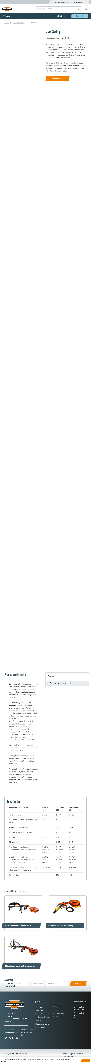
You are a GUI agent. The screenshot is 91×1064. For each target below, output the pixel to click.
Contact (58, 1017)
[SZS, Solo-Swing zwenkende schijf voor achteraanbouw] (23, 948)
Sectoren (39, 1010)
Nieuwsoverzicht (42, 1024)
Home (6, 23)
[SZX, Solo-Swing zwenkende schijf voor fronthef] (24, 907)
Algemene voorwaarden (76, 1054)
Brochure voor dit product (60, 683)
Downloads (59, 1013)
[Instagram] (67, 16)
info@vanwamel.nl (28, 1030)
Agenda (58, 1006)
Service (38, 1020)
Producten (39, 1014)
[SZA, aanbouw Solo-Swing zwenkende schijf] (67, 907)
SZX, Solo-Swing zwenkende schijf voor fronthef (17, 926)
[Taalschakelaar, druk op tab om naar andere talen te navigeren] (86, 9)
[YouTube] (61, 16)
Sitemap (65, 1054)
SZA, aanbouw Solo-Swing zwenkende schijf (60, 926)
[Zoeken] (78, 9)
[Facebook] (58, 16)
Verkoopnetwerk (42, 1017)
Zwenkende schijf (19, 23)
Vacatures (59, 1010)
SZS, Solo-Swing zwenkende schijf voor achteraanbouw (20, 966)
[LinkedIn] (64, 16)
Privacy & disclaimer (68, 1056)
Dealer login (40, 1027)
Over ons (39, 1007)
